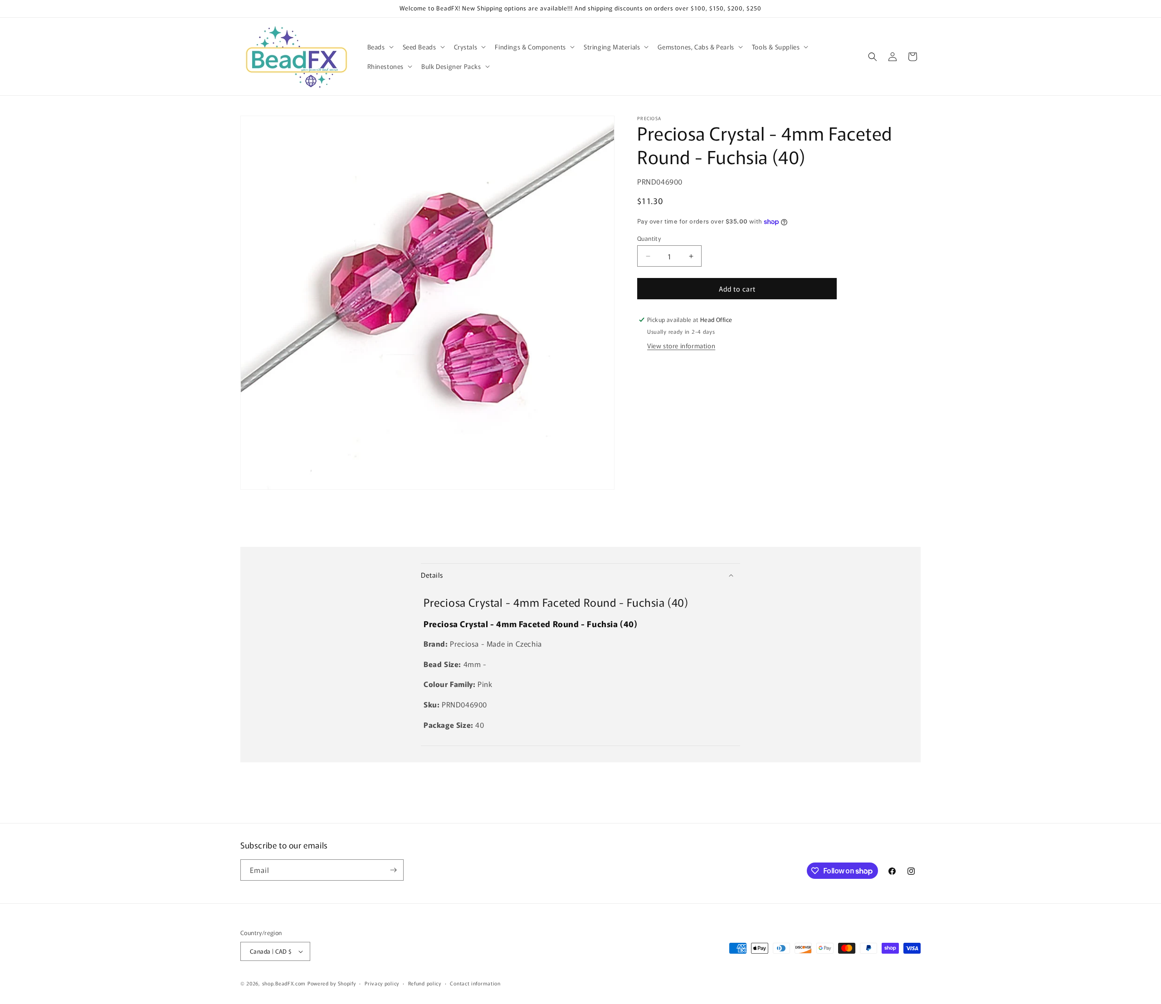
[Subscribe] (393, 870)
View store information (681, 345)
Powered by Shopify (331, 983)
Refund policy (424, 983)
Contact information (475, 983)
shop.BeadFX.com (284, 983)
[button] (379, 46)
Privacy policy (382, 983)
